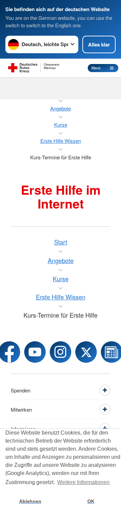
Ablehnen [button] (30, 501)
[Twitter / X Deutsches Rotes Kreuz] (86, 352)
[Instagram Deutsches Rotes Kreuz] (60, 352)
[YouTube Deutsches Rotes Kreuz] (35, 352)
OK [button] (90, 501)
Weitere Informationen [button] (83, 482)
